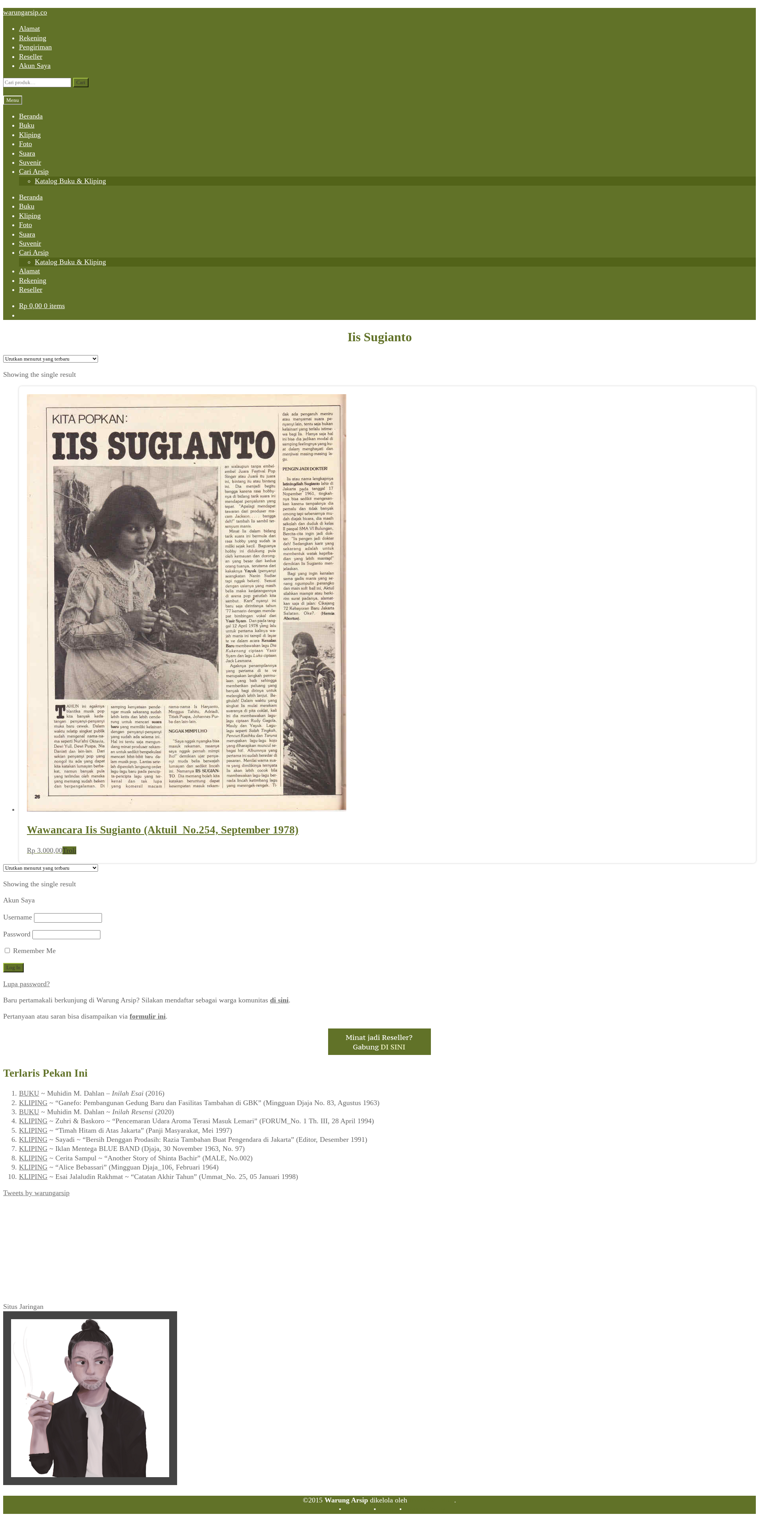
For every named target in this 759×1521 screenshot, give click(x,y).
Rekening (32, 38)
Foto (25, 144)
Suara (27, 153)
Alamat (29, 28)
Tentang (325, 1509)
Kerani (387, 1509)
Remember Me (33, 951)
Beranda (31, 116)
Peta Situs (357, 1509)
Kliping (30, 135)
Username (17, 917)
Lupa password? (26, 984)
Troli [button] (69, 850)
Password (16, 934)
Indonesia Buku (431, 1500)
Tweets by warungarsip (36, 1193)
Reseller (30, 56)
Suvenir (30, 162)
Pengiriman (35, 47)
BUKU (29, 1093)
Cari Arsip (34, 171)
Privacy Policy (425, 1509)
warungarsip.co (25, 12)
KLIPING (33, 1103)
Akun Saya (35, 66)
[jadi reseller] (379, 1053)
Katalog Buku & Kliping (70, 181)
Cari (80, 82)
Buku (26, 125)
